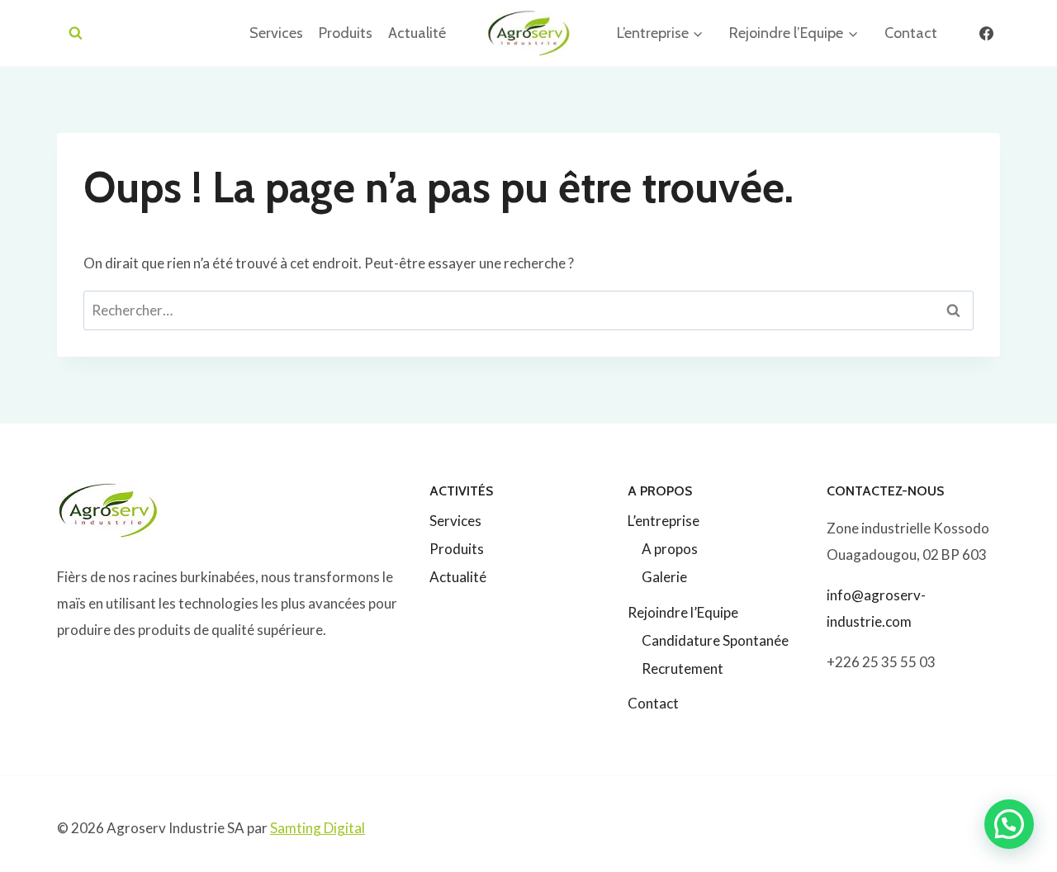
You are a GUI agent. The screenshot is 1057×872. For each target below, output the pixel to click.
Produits (345, 33)
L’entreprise (663, 520)
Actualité (417, 33)
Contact (910, 33)
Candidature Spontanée (715, 640)
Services (276, 33)
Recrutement (682, 668)
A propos (670, 548)
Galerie (664, 576)
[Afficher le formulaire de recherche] (75, 33)
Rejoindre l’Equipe (683, 612)
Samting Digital (317, 827)
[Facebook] (986, 33)
